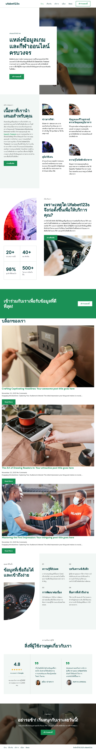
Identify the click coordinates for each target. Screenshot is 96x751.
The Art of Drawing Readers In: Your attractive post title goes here (38, 467)
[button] (83, 3)
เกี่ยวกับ (48, 4)
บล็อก (64, 4)
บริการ (56, 4)
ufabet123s (13, 3)
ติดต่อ (70, 4)
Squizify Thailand (10, 134)
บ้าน (42, 4)
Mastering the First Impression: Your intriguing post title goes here (38, 537)
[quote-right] (37, 663)
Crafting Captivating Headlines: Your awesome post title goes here (38, 388)
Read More (9, 402)
